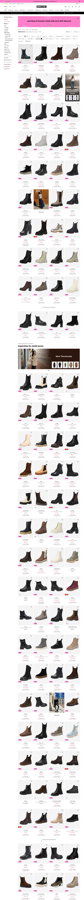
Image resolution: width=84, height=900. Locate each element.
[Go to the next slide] (79, 346)
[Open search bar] (79, 10)
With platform (35, 29)
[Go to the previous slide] (72, 346)
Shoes (23, 29)
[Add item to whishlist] (31, 45)
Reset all (29, 41)
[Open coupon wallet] (65, 6)
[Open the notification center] (72, 7)
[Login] (69, 6)
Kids (14, 6)
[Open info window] (79, 1)
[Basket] (79, 6)
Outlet (7, 3)
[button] (69, 32)
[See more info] (26, 71)
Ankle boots (28, 29)
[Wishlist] (76, 6)
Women (5, 6)
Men (10, 6)
